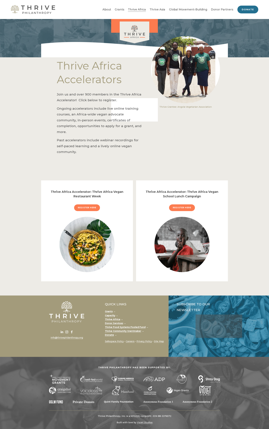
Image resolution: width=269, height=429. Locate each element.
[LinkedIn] (61, 332)
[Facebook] (71, 332)
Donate (248, 9)
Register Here (87, 208)
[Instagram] (66, 332)
